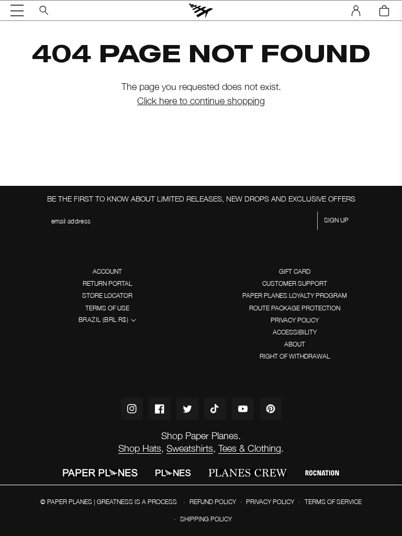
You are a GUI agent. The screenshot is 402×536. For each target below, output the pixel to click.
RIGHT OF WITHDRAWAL (295, 356)
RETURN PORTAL (107, 283)
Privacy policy (270, 502)
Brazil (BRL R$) (103, 319)
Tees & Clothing (249, 448)
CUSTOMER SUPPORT (294, 283)
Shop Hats (139, 448)
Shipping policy (206, 519)
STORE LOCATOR (107, 295)
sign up (336, 220)
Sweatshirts (189, 448)
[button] (17, 10)
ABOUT (294, 344)
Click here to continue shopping (201, 100)
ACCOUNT (107, 271)
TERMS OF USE (107, 308)
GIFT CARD (294, 271)
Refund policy (212, 502)
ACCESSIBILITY (295, 332)
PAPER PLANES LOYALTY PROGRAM (294, 295)
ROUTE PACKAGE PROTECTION (294, 308)
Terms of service (333, 502)
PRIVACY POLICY (295, 320)
